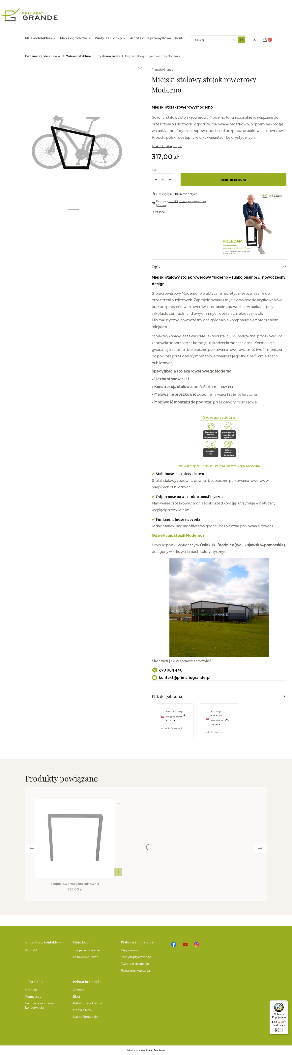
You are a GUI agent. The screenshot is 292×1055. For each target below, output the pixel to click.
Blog (76, 996)
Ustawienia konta (85, 957)
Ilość (154, 170)
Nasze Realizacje (85, 1017)
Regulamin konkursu (135, 970)
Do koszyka (118, 872)
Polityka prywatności (136, 957)
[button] (241, 40)
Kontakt (31, 950)
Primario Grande (162, 69)
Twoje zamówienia (86, 950)
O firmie (78, 990)
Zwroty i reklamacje (135, 964)
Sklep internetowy (145, 1050)
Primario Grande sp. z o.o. (43, 56)
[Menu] (285, 1002)
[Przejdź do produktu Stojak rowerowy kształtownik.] (75, 838)
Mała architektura (78, 56)
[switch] (279, 1030)
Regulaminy (129, 950)
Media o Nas (82, 1010)
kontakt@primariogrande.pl (184, 677)
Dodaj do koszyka (233, 179)
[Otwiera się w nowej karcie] (173, 944)
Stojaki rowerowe (108, 56)
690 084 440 (171, 670)
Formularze (33, 996)
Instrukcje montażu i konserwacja (39, 1005)
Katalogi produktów (87, 1003)
